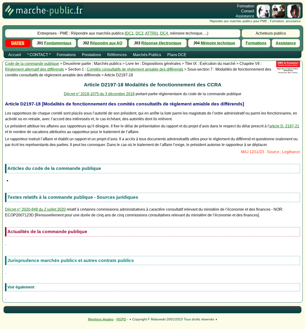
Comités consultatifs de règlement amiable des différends (135, 69)
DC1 (130, 33)
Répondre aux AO (106, 43)
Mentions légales (100, 319)
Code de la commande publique (32, 64)
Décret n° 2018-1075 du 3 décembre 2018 (99, 94)
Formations (256, 43)
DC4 (164, 33)
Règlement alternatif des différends (34, 69)
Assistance (286, 43)
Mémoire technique (218, 43)
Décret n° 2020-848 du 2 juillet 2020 (35, 209)
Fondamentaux (57, 43)
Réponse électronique (161, 43)
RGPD (121, 319)
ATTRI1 (151, 33)
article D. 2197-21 (284, 126)
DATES (17, 43)
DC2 (139, 33)
